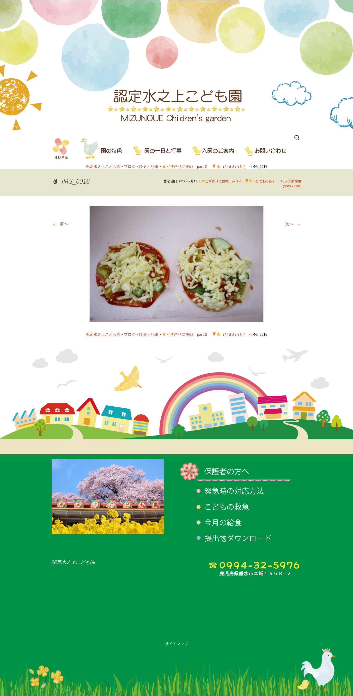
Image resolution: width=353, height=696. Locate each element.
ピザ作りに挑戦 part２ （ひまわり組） (240, 181)
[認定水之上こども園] (176, 66)
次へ (293, 223)
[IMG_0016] (176, 263)
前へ (60, 223)
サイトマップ (176, 643)
